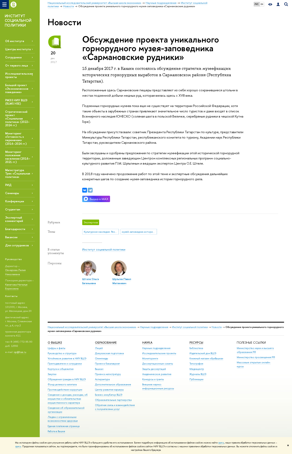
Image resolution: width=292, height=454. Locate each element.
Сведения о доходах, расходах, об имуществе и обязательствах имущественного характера (68, 398)
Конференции (14, 201)
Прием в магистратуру (108, 374)
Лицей (99, 348)
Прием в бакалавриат (107, 363)
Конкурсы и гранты (153, 379)
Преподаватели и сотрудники (65, 363)
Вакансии (11, 237)
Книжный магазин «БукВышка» (206, 358)
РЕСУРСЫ (196, 342)
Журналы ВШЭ (198, 374)
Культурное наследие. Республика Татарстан (101, 231)
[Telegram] (90, 190)
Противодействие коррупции (65, 389)
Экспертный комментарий (14, 219)
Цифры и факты (56, 348)
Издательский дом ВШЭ (203, 353)
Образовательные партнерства (113, 400)
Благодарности (15, 229)
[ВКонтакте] (84, 190)
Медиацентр (197, 369)
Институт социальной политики (103, 249)
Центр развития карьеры (109, 389)
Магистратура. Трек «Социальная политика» (17, 173)
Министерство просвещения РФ (256, 357)
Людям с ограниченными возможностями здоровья (63, 419)
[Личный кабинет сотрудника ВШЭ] (278, 4)
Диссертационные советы (157, 363)
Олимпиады (101, 358)
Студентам (12, 209)
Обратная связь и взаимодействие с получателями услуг (115, 407)
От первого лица (16, 65)
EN (262, 4)
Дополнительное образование (113, 384)
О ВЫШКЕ (55, 342)
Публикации (196, 379)
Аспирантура (102, 379)
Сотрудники (13, 57)
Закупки (52, 374)
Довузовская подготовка (109, 353)
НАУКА (147, 342)
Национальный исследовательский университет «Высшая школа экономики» (92, 327)
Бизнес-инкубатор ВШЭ (108, 394)
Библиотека (196, 348)
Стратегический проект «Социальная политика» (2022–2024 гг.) (17, 118)
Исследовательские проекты (159, 353)
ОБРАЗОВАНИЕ (106, 342)
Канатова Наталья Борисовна (16, 286)
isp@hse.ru (20, 352)
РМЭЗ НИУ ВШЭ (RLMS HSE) (16, 101)
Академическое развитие (156, 374)
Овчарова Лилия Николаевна (15, 272)
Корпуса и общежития (60, 369)
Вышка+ (99, 369)
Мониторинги (150, 358)
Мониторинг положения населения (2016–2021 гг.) (17, 157)
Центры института (18, 49)
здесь (221, 442)
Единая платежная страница (63, 426)
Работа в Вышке (56, 431)
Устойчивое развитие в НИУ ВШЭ (67, 358)
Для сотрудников (17, 245)
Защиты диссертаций (154, 369)
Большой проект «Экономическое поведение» (16, 88)
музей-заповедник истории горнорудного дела (139, 231)
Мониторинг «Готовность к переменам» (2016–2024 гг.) (16, 138)
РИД (8, 185)
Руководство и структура (62, 353)
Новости (217, 327)
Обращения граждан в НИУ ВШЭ (67, 379)
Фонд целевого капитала (62, 384)
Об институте (14, 41)
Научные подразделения (154, 327)
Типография (196, 363)
